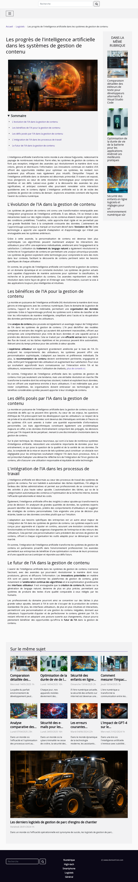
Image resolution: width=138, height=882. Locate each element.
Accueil (9, 26)
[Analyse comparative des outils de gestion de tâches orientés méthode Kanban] (23, 710)
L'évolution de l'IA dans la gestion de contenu (35, 121)
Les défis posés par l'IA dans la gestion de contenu (37, 133)
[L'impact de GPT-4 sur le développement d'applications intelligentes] (114, 710)
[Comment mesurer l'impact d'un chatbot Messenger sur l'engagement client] (114, 663)
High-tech (69, 864)
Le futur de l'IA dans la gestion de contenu (33, 145)
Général (69, 876)
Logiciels (20, 26)
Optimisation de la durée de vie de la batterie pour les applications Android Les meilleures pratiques (117, 149)
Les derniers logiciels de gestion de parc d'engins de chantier (53, 822)
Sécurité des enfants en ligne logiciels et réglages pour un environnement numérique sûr (117, 205)
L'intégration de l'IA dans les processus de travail (36, 139)
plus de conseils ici (76, 368)
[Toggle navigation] (9, 13)
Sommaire (18, 115)
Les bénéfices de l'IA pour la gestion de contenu (36, 127)
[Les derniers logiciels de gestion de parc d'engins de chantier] (69, 784)
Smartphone (69, 868)
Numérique (69, 859)
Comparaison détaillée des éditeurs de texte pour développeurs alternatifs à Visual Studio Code (115, 91)
